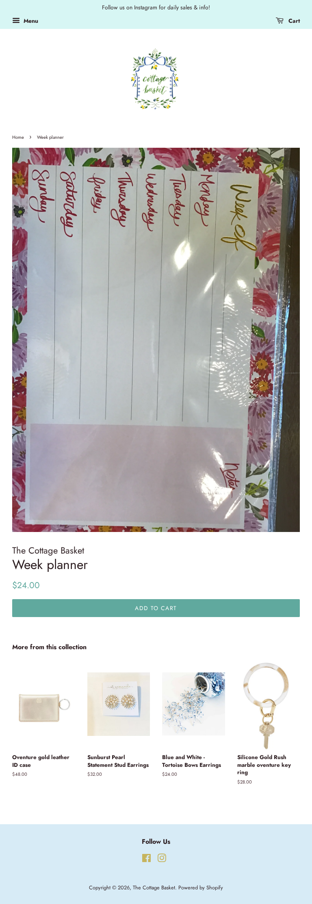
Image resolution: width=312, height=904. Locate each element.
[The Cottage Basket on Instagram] (161, 860)
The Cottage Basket (154, 887)
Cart (293, 21)
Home (18, 137)
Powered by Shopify (200, 887)
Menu (30, 21)
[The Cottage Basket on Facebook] (146, 860)
